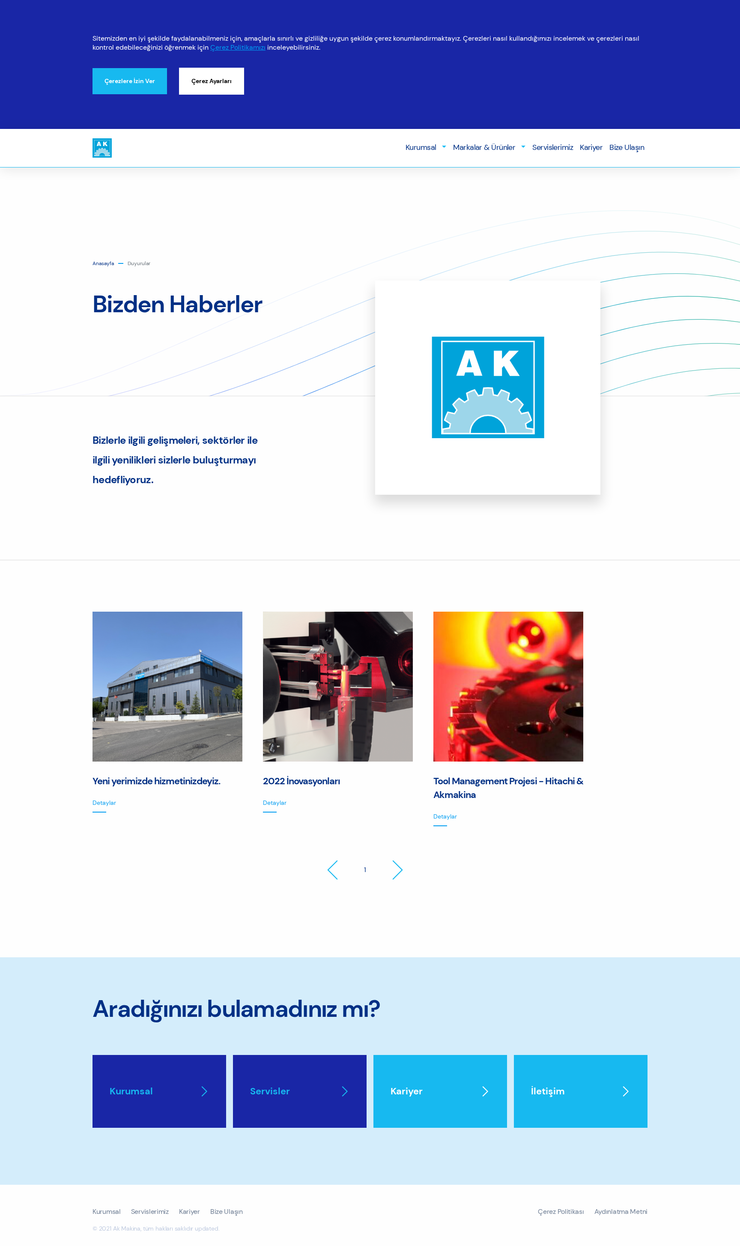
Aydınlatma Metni (621, 1211)
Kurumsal (421, 147)
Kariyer (591, 147)
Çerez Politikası (561, 1211)
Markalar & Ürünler (484, 147)
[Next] (393, 870)
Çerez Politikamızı (238, 47)
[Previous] (337, 870)
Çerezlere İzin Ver (129, 81)
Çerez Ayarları (211, 81)
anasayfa (103, 263)
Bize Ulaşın (626, 147)
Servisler (270, 1091)
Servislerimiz (552, 147)
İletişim (548, 1091)
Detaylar (104, 803)
